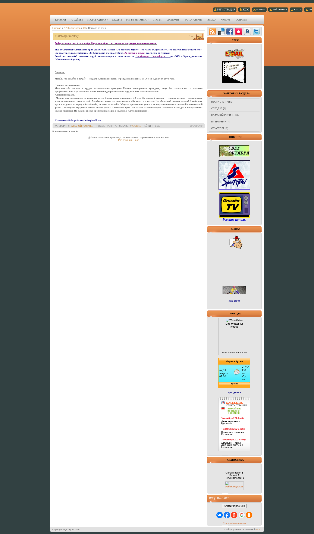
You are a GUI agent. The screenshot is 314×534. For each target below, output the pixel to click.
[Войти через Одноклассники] (249, 515)
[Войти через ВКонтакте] (219, 515)
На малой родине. (81, 126)
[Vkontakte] (247, 31)
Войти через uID (234, 506)
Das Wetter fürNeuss (234, 325)
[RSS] (212, 31)
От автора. (218, 128)
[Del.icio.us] (221, 31)
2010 (66, 28)
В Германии (218, 121)
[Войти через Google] (241, 515)
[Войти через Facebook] (227, 515)
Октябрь (76, 28)
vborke (136, 126)
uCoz (259, 529)
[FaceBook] (229, 31)
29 (84, 28)
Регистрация (125, 140)
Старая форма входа (234, 523)
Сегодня (216, 108)
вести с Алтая (220, 101)
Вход (136, 140)
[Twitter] (256, 31)
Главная (56, 28)
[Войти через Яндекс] (234, 515)
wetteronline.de (239, 352)
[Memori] (238, 31)
